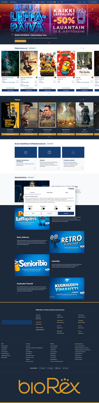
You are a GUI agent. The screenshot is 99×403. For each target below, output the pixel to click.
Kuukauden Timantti (30, 355)
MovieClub (28, 345)
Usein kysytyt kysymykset (80, 351)
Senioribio (28, 349)
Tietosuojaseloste (78, 357)
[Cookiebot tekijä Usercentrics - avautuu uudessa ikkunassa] (69, 189)
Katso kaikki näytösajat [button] (10, 87)
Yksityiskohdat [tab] (49, 192)
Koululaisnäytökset (5, 353)
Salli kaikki (66, 213)
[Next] (83, 48)
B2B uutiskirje (4, 357)
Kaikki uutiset (30, 177)
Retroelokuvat (29, 353)
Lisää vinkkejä (50, 143)
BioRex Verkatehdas (40, 329)
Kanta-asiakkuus (51, 1)
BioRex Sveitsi (39, 324)
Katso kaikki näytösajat (10, 134)
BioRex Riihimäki (60, 333)
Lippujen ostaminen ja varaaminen (82, 347)
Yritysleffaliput (4, 347)
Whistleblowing (53, 359)
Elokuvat (34, 1)
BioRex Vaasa (81, 333)
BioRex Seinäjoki (81, 322)
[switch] (43, 209)
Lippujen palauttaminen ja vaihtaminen (82, 349)
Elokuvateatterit (4, 345)
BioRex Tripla (38, 318)
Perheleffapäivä (29, 351)
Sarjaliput (28, 359)
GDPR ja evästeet (78, 359)
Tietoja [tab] (66, 192)
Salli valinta (49, 213)
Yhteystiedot (53, 349)
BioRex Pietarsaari (60, 322)
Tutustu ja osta (10, 90)
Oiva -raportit (53, 357)
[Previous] (81, 48)
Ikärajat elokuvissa (78, 353)
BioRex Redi (38, 317)
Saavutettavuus (78, 355)
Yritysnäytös (3, 349)
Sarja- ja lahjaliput (41, 1)
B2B (62, 1)
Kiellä (33, 213)
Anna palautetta (53, 351)
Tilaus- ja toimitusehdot (79, 345)
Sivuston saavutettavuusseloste (56, 361)
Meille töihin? (53, 353)
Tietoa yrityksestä (54, 345)
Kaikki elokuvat (32, 48)
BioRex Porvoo (60, 327)
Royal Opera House (30, 357)
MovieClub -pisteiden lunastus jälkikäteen (34, 347)
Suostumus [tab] (32, 192)
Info (58, 1)
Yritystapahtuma (4, 351)
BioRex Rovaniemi (81, 317)
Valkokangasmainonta (5, 355)
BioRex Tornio (81, 327)
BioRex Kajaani (60, 317)
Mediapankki (53, 355)
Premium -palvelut (29, 361)
